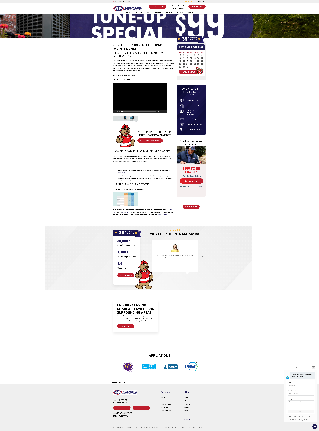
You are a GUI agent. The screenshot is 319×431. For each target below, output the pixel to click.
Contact (186, 410)
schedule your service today (149, 140)
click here (125, 212)
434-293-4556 (178, 8)
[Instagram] (187, 419)
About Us (187, 397)
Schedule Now (191, 181)
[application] (140, 98)
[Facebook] (185, 419)
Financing (187, 404)
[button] (140, 98)
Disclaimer (182, 427)
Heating (163, 397)
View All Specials (191, 207)
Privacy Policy (192, 427)
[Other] (189, 419)
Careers (186, 407)
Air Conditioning (165, 401)
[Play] (115, 111)
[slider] (138, 111)
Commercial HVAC (166, 410)
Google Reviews (162, 214)
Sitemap (200, 427)
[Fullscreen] (164, 111)
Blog (185, 401)
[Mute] (162, 111)
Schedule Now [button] (197, 6)
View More (125, 326)
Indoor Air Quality (166, 404)
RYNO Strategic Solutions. (168, 427)
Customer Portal (157, 6)
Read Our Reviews (126, 275)
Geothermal (164, 407)
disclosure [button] (199, 186)
